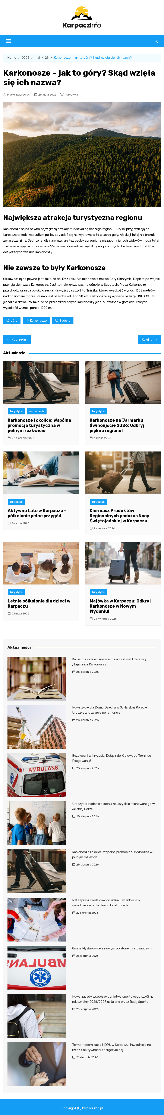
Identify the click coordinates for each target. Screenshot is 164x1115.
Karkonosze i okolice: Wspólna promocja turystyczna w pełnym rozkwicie (39, 425)
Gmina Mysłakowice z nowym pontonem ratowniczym (112, 948)
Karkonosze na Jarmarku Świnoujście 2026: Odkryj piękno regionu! (117, 425)
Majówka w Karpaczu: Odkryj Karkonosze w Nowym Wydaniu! (120, 606)
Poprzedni (19, 339)
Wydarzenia (36, 411)
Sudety (65, 320)
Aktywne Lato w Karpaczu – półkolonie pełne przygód (37, 513)
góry (14, 320)
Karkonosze (38, 320)
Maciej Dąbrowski (18, 94)
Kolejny (147, 339)
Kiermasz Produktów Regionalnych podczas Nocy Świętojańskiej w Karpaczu (119, 515)
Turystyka (71, 94)
